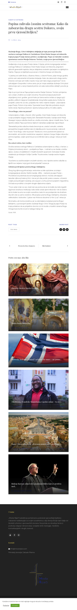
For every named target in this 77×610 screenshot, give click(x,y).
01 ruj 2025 (17, 364)
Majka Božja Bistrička (20, 323)
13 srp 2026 (17, 327)
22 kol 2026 (17, 292)
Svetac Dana (25, 292)
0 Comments (62, 292)
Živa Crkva (14, 229)
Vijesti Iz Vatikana (15, 20)
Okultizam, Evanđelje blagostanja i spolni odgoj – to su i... (36, 401)
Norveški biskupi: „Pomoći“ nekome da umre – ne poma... (36, 359)
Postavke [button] (6, 605)
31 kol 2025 (17, 448)
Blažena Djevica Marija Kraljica (24, 288)
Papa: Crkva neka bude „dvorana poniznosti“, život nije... (35, 444)
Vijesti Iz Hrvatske (27, 406)
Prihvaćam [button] (15, 605)
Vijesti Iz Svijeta (26, 363)
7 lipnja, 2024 (16, 40)
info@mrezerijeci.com (18, 549)
